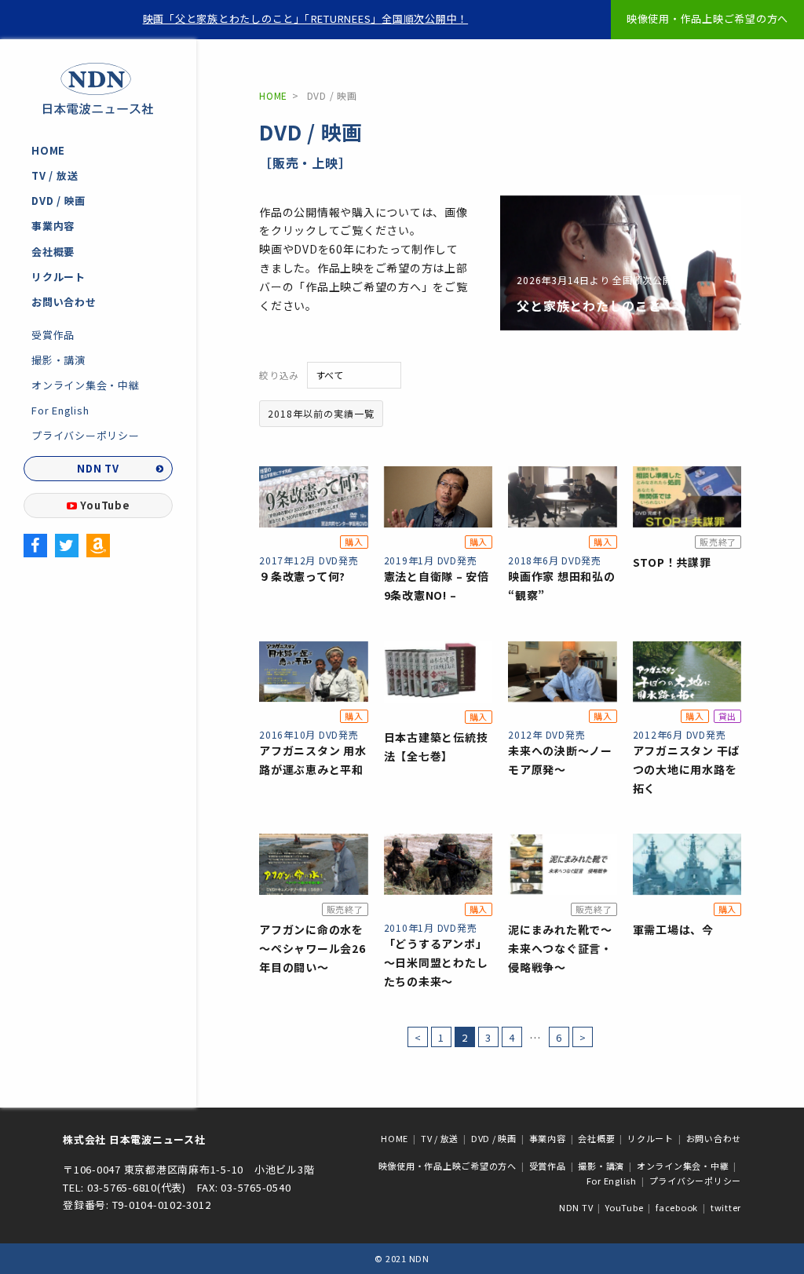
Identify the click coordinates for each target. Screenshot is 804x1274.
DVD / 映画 (58, 200)
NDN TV (98, 468)
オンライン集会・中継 (85, 385)
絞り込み (279, 374)
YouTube (105, 505)
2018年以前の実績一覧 (321, 413)
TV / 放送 (54, 175)
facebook (677, 1207)
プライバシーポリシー (85, 435)
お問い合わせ (64, 301)
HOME (48, 150)
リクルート (58, 276)
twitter (726, 1207)
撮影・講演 (58, 359)
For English (60, 410)
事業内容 (53, 225)
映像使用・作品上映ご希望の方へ (707, 18)
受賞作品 (53, 334)
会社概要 (53, 251)
